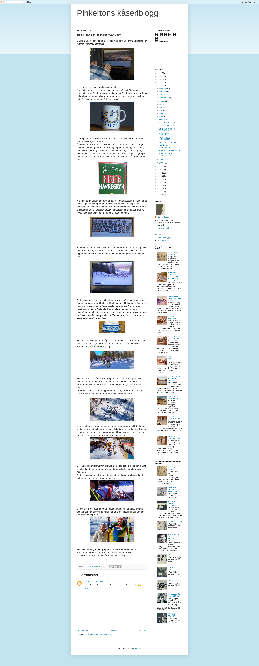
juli (160, 104)
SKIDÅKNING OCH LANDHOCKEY (166, 146)
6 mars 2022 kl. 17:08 (100, 582)
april (161, 114)
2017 (160, 179)
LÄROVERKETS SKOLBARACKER (175, 297)
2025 (160, 76)
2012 (160, 195)
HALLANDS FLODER (172, 254)
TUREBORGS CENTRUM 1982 (174, 417)
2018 (160, 176)
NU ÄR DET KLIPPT (166, 126)
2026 (160, 73)
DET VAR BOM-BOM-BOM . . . (174, 317)
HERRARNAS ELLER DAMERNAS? (173, 503)
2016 (160, 182)
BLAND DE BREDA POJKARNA (172, 489)
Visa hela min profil (162, 228)
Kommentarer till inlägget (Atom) (101, 634)
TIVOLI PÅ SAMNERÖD (173, 398)
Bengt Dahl (87, 582)
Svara (85, 588)
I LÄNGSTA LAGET (175, 522)
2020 (160, 170)
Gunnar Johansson (165, 217)
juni (161, 107)
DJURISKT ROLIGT (172, 569)
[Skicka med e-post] (110, 566)
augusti (162, 101)
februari (162, 159)
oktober (162, 95)
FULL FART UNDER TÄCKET (170, 150)
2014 (160, 189)
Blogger (138, 649)
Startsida (113, 630)
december (163, 88)
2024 (160, 79)
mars (161, 117)
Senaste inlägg (83, 630)
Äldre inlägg (141, 630)
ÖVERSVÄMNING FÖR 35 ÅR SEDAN (174, 379)
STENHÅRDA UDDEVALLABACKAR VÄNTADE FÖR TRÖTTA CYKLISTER (174, 277)
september (163, 98)
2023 (160, 82)
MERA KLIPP (164, 134)
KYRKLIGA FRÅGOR (172, 615)
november (163, 91)
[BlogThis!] (113, 566)
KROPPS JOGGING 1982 (174, 438)
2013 (160, 192)
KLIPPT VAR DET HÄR (167, 142)
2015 (160, 185)
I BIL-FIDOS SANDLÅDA (168, 123)
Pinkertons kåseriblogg (117, 13)
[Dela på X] (115, 566)
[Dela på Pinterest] (120, 566)
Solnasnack (161, 240)
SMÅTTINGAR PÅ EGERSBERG (165, 138)
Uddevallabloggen (164, 238)
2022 (160, 86)
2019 (160, 173)
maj (161, 110)
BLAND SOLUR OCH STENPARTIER (167, 130)
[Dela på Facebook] (118, 566)
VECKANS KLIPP (165, 119)
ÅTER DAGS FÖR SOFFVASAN (165, 154)
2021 (160, 167)
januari (162, 163)
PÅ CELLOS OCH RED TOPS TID (174, 595)
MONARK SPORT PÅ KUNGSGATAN (175, 338)
